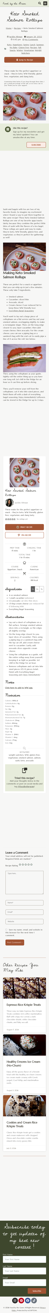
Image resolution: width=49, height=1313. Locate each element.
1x (33, 589)
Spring (26, 44)
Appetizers (17, 44)
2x (37, 589)
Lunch (32, 44)
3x (42, 589)
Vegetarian (29, 50)
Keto (9, 44)
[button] (45, 3)
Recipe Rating (11, 865)
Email (5, 1278)
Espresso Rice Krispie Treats (24, 1005)
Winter (20, 50)
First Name (8, 1254)
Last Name (8, 1266)
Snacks (13, 50)
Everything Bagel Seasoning (21, 311)
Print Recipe (26, 527)
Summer (40, 44)
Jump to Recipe (25, 60)
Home (9, 28)
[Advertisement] (24, 182)
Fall (39, 47)
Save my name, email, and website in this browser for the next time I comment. (23, 932)
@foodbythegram (26, 786)
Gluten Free (24, 47)
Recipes (17, 28)
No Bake (13, 47)
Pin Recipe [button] (26, 535)
